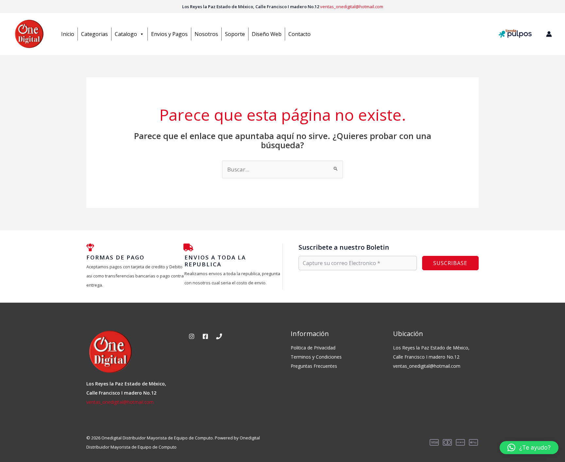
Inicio (67, 34)
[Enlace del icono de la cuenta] (549, 34)
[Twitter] (219, 336)
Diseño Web (267, 34)
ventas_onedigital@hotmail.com (351, 6)
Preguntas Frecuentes (314, 366)
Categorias (94, 34)
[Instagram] (192, 336)
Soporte (235, 34)
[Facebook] (205, 336)
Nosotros (206, 34)
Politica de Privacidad (313, 348)
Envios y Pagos (169, 34)
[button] (529, 447)
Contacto (299, 34)
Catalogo (126, 34)
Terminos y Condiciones (316, 357)
